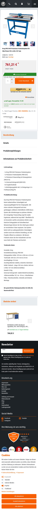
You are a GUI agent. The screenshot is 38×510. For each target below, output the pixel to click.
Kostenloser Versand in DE (20, 74)
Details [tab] (6, 143)
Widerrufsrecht (6, 399)
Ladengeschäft (6, 407)
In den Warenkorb (24, 81)
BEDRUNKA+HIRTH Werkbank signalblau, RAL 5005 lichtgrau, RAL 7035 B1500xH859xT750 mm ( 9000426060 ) (17, 325)
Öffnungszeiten (6, 385)
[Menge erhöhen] (11, 79)
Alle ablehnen (19, 506)
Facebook (7, 418)
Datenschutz (5, 405)
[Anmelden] (22, 4)
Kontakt (4, 391)
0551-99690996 (23, 111)
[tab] (19, 302)
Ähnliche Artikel (9, 301)
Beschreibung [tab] (8, 135)
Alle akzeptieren (19, 496)
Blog (3, 401)
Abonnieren (27, 351)
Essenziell (8, 477)
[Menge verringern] (11, 82)
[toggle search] (15, 4)
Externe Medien (9, 483)
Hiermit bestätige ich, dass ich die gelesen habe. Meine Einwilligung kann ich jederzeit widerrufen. (18, 357)
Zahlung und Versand (8, 397)
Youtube (24, 418)
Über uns (4, 387)
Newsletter (5, 393)
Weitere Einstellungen (8, 491)
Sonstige (11, 57)
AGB (3, 403)
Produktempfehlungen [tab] (12, 151)
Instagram (7, 420)
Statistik (7, 480)
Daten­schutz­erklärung (9, 472)
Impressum (5, 383)
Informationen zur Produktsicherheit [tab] (17, 159)
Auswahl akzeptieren (19, 501)
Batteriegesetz (6, 389)
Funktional (8, 488)
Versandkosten (20, 77)
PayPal (7, 486)
